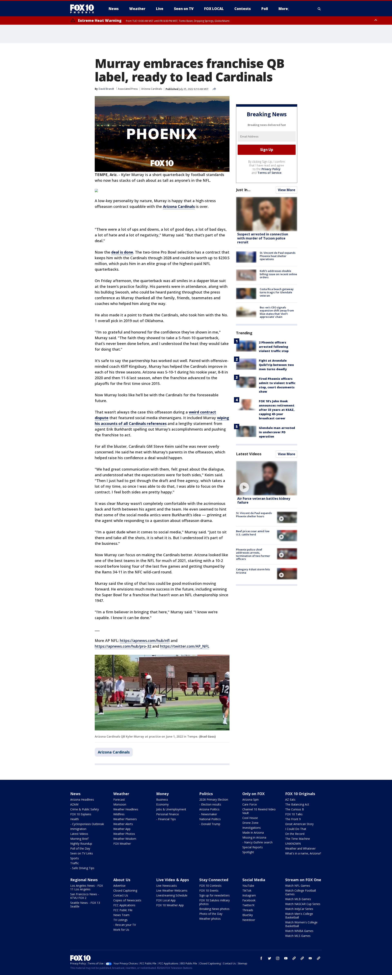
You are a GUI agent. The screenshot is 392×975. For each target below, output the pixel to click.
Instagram (249, 895)
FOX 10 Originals (300, 793)
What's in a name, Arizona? (303, 853)
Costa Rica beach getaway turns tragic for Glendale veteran (277, 292)
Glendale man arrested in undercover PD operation (277, 432)
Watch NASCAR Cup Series (302, 904)
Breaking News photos (214, 909)
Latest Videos (248, 453)
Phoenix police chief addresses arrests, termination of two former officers (253, 554)
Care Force (249, 804)
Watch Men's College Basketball (299, 915)
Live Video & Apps (172, 879)
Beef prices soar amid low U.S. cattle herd (253, 533)
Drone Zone (250, 823)
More (283, 8)
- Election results (210, 804)
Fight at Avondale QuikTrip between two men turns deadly (276, 365)
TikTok (246, 890)
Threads (247, 910)
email (310, 958)
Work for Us (121, 930)
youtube (286, 958)
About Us (121, 879)
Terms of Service (269, 173)
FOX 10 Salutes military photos (214, 902)
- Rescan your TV (124, 925)
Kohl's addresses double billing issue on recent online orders (278, 274)
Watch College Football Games (300, 892)
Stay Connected (213, 879)
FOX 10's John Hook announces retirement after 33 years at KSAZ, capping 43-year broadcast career (276, 409)
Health (74, 819)
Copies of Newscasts (127, 900)
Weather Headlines (125, 809)
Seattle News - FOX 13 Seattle (85, 904)
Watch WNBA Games (299, 931)
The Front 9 (293, 819)
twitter (269, 958)
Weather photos (210, 919)
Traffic (74, 863)
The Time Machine (297, 839)
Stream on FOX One (303, 879)
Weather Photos (124, 834)
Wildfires (119, 814)
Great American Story (299, 824)
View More (286, 190)
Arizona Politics (209, 809)
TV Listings (120, 920)
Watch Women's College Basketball (301, 924)
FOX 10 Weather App (170, 905)
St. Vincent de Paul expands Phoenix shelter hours (254, 514)
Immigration (78, 829)
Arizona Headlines (82, 799)
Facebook (248, 900)
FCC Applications (124, 905)
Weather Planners (125, 819)
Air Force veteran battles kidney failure (263, 500)
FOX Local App (166, 900)
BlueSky (247, 915)
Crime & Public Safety (84, 809)
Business (162, 799)
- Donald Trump (209, 824)
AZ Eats (290, 799)
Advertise (119, 885)
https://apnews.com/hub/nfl (145, 640)
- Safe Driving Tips (82, 868)
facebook (261, 958)
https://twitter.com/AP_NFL (184, 646)
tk (294, 958)
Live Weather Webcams (171, 890)
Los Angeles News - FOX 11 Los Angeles (86, 887)
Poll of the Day (80, 848)
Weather (121, 793)
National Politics (210, 819)
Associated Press (128, 89)
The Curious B (294, 809)
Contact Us (120, 895)
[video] (266, 478)
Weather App (121, 829)
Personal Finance (167, 814)
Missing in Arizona (254, 837)
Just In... (243, 189)
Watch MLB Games (298, 899)
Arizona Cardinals (151, 89)
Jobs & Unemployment (171, 809)
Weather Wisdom (124, 839)
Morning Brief (79, 839)
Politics (206, 793)
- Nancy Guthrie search (257, 842)
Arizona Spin (250, 799)
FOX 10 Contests (210, 885)
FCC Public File (123, 910)
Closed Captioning (125, 890)
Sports (74, 858)
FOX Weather (122, 843)
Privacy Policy (271, 169)
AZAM (74, 804)
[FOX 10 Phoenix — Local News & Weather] (83, 9)
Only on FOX (253, 793)
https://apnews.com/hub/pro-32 (123, 646)
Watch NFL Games (297, 885)
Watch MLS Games (298, 936)
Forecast (119, 799)
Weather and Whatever (300, 848)
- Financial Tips (166, 819)
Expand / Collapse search (319, 9)
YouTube (248, 885)
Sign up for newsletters (214, 895)
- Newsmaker (208, 814)
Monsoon (119, 804)
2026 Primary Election (213, 799)
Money (162, 793)
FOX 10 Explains (80, 814)
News (75, 793)
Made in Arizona (253, 832)
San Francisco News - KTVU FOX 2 (84, 896)
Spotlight (248, 852)
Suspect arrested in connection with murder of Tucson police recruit (262, 238)
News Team (121, 915)
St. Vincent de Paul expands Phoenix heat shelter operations (277, 256)
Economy (162, 804)
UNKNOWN (293, 843)
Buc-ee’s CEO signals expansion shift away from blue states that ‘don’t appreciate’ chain (277, 312)
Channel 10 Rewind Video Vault (259, 811)
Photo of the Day (210, 914)
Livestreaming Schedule (171, 895)
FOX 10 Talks (294, 814)
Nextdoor (248, 920)
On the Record (294, 834)
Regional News (84, 879)
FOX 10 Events (208, 890)
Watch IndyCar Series (299, 909)
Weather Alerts (123, 824)
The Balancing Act (297, 804)
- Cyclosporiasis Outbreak (87, 824)
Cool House (250, 818)
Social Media (253, 879)
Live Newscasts (166, 885)
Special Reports (252, 847)
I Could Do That (295, 829)
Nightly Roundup (81, 843)
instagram (277, 958)
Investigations (251, 828)
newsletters (318, 958)
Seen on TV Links (81, 853)
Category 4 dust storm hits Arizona (253, 570)
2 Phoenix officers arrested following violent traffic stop (273, 346)
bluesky (302, 958)
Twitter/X (248, 905)
